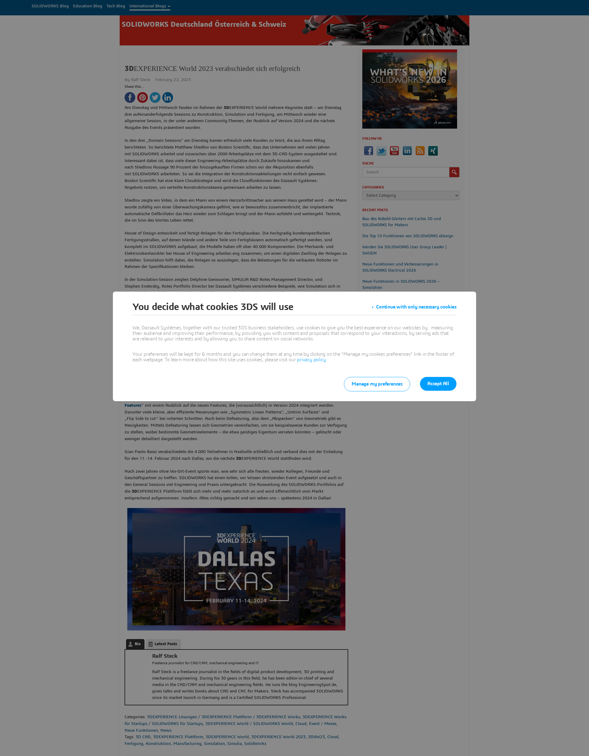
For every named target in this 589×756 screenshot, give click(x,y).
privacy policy (311, 359)
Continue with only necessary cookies (416, 306)
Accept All (438, 383)
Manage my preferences (377, 384)
